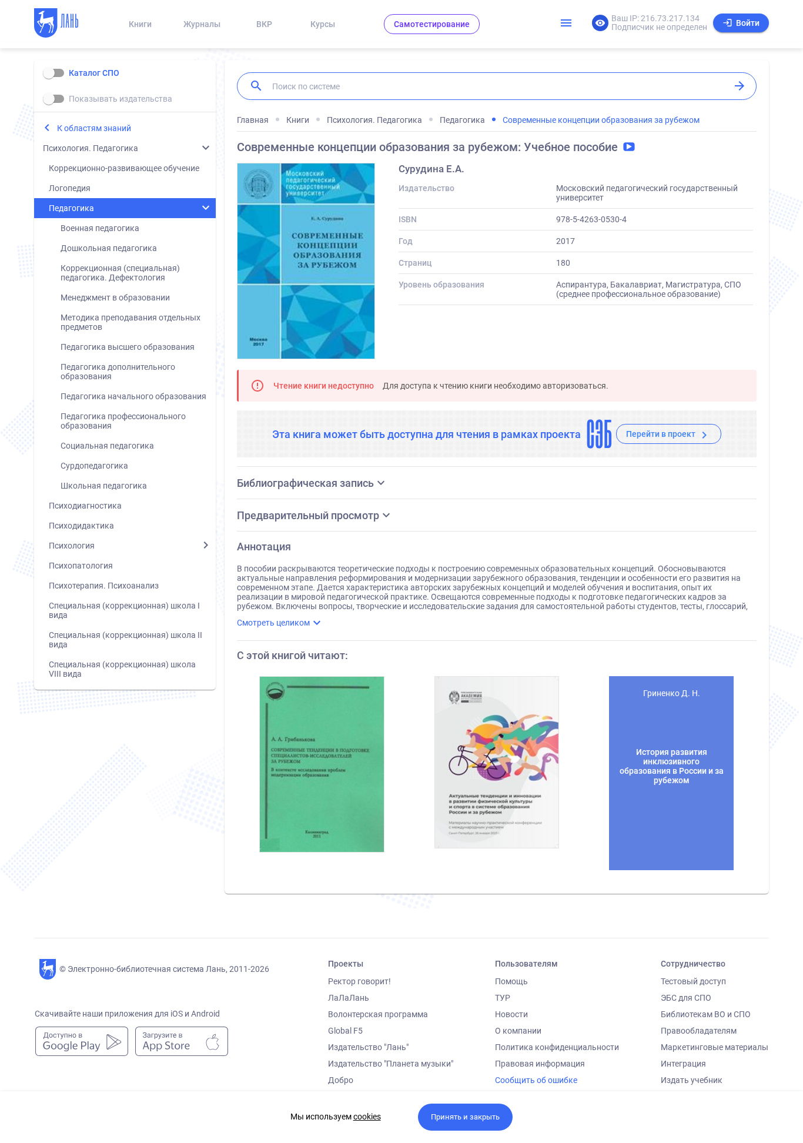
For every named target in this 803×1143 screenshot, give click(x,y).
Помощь (511, 981)
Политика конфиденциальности (557, 1047)
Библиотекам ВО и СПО (706, 1014)
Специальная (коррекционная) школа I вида (124, 610)
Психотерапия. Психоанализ (104, 585)
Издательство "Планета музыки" (390, 1063)
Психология (72, 545)
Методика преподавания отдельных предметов (130, 322)
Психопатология (81, 565)
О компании (518, 1030)
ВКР (264, 24)
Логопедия (70, 188)
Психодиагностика (85, 505)
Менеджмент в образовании (115, 297)
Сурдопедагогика (94, 465)
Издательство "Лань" (368, 1047)
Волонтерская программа (378, 1014)
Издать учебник (691, 1080)
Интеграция (683, 1063)
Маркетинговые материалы (714, 1047)
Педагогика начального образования (133, 396)
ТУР (502, 997)
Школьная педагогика (104, 485)
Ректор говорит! (359, 981)
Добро (340, 1080)
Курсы (322, 24)
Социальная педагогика (107, 445)
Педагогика (71, 208)
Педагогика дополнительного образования (118, 371)
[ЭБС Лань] (67, 24)
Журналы (201, 24)
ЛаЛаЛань (348, 997)
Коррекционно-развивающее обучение (124, 168)
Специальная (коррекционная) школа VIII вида (122, 669)
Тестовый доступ (693, 981)
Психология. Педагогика (90, 148)
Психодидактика (81, 525)
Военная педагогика (100, 228)
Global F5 (345, 1030)
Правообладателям (699, 1030)
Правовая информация (540, 1063)
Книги (140, 24)
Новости (511, 1014)
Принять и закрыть (465, 1116)
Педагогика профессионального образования (123, 421)
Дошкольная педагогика (109, 248)
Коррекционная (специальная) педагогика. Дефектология (120, 272)
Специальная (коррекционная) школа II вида (125, 639)
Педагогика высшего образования (128, 347)
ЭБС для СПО (686, 997)
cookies (367, 1116)
